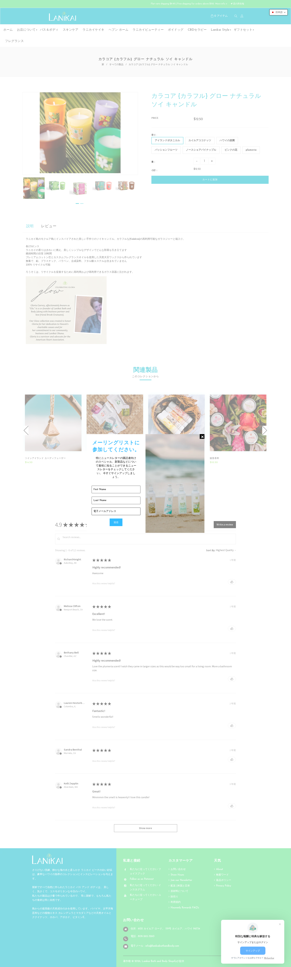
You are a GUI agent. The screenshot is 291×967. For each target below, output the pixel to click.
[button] (278, 12)
